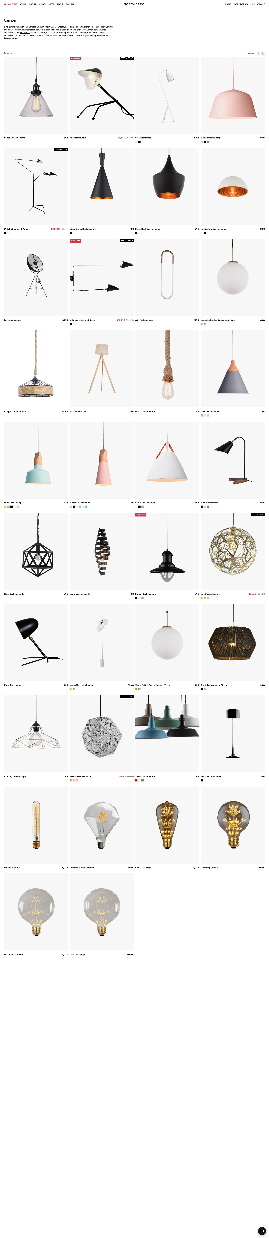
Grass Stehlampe (143, 137)
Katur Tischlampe (12, 685)
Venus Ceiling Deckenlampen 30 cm (218, 320)
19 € (132, 502)
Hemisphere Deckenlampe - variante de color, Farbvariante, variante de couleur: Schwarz (205, 233)
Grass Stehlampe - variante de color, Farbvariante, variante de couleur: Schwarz (139, 142)
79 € (131, 229)
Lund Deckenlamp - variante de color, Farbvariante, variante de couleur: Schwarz (11, 507)
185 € (131, 411)
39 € (197, 502)
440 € (65, 320)
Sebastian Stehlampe (211, 776)
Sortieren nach (8, 53)
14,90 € (130, 867)
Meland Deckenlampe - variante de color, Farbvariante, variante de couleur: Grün (208, 142)
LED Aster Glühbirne (13, 954)
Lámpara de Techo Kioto (15, 411)
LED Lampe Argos (209, 867)
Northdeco (25, 32)
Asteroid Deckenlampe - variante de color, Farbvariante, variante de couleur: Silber (71, 780)
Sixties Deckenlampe (145, 776)
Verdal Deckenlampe (145, 502)
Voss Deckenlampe (210, 411)
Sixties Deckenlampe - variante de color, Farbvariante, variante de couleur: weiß (139, 780)
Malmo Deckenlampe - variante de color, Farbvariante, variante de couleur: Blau (86, 507)
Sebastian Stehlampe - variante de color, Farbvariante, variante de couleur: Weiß (205, 780)
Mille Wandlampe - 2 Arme (82, 320)
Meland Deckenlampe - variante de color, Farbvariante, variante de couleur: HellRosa (202, 142)
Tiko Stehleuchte (78, 411)
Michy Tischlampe (209, 502)
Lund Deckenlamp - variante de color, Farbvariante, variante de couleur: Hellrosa (18, 507)
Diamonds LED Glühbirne (82, 867)
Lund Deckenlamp (13, 502)
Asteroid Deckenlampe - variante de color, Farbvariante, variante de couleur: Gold (74, 780)
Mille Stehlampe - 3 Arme (16, 229)
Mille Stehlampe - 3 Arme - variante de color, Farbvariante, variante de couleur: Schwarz (5, 233)
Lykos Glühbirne (12, 867)
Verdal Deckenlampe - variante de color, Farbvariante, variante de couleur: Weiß (136, 507)
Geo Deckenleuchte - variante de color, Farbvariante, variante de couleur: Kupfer (208, 598)
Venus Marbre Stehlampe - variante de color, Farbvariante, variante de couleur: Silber (74, 689)
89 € (262, 137)
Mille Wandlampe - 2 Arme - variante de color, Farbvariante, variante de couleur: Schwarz (71, 324)
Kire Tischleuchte (78, 137)
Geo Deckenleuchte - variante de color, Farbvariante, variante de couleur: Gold (202, 598)
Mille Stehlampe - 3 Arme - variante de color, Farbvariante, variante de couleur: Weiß (8, 233)
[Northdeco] (134, 4)
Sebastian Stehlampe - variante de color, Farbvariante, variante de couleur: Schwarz (202, 780)
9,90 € (196, 867)
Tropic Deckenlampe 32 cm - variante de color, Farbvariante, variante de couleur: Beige (205, 689)
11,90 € (130, 954)
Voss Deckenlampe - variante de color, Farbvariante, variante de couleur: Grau (202, 415)
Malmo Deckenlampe (80, 502)
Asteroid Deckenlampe (80, 776)
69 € (66, 137)
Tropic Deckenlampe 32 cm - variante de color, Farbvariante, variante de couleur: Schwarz (202, 689)
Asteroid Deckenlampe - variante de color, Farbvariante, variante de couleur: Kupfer (77, 780)
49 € (262, 320)
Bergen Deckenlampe (145, 594)
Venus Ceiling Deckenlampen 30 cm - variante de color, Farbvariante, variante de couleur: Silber (205, 324)
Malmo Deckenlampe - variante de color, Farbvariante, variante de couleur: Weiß (77, 507)
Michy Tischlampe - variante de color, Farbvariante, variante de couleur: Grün (208, 507)
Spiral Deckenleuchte (80, 594)
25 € (262, 411)
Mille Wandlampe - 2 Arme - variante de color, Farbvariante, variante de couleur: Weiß (74, 324)
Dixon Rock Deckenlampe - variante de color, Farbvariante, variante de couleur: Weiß (139, 233)
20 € (66, 502)
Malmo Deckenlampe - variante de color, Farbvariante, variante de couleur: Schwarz (74, 507)
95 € (262, 502)
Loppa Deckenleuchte (14, 137)
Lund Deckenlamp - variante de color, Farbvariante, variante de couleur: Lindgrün (5, 507)
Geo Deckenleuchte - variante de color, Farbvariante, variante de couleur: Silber (205, 598)
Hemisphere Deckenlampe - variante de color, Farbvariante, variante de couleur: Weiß (202, 233)
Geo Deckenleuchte (210, 594)
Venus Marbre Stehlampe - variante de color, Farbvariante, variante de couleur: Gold (71, 689)
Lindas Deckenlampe (145, 411)
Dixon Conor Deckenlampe (83, 229)
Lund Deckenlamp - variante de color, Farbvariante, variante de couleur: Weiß (14, 507)
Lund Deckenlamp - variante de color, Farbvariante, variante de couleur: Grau (8, 507)
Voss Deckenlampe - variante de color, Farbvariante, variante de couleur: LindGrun (205, 415)
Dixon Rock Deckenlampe (147, 229)
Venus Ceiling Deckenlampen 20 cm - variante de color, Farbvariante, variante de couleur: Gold (136, 689)
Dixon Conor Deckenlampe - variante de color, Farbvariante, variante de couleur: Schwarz (71, 233)
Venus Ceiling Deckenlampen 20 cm (152, 685)
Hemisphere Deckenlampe (213, 229)
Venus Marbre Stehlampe (81, 685)
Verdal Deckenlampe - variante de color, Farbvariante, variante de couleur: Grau (142, 507)
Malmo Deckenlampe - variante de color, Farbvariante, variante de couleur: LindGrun (83, 507)
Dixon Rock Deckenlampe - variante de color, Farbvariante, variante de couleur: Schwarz (136, 233)
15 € (197, 411)
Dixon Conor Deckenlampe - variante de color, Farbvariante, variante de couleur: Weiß (74, 233)
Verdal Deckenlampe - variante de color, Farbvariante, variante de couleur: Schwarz (139, 507)
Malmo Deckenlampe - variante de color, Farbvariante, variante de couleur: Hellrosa (71, 507)
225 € (196, 320)
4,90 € (65, 867)
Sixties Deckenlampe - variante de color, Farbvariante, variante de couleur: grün (142, 780)
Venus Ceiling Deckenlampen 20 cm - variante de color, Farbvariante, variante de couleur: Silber (139, 689)
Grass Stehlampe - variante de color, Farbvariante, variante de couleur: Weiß (136, 142)
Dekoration (16, 30)
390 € (131, 685)
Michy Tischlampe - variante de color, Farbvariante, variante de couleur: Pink (205, 507)
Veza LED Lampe (77, 954)
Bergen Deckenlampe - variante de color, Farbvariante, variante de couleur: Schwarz (136, 598)
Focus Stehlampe (12, 320)
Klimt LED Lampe (143, 867)
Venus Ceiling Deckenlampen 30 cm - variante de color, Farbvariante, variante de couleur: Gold (202, 324)
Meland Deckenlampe (211, 137)
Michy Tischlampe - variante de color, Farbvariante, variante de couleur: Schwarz (202, 507)
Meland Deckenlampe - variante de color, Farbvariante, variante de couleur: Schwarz (205, 142)
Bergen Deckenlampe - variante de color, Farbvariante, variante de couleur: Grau (142, 598)
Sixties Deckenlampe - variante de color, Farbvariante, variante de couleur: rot (136, 780)
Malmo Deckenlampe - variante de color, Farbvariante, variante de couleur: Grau (80, 507)
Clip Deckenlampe (144, 320)
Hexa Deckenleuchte (14, 594)
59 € (197, 776)
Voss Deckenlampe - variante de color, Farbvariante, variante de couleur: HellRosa (208, 415)
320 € (262, 776)
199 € (196, 137)
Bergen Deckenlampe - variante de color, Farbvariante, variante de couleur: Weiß (139, 598)
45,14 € (65, 411)
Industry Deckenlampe (15, 776)
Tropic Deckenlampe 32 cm (214, 685)
